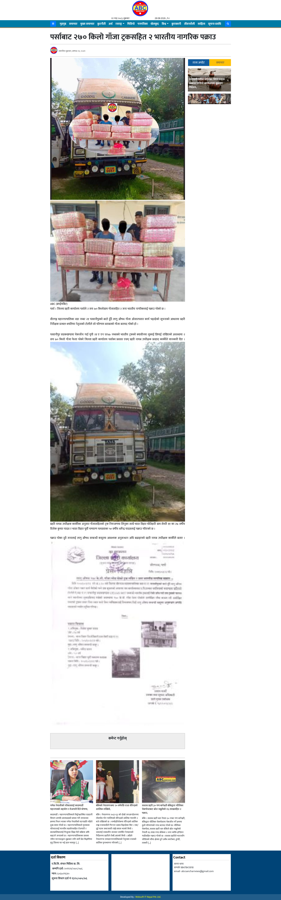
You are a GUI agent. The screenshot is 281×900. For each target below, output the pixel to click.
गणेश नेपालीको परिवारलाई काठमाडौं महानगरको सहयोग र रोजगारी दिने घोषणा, (69, 807)
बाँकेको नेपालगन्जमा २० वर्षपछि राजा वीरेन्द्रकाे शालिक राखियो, (117, 807)
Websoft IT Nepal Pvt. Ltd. (148, 897)
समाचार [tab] (220, 62)
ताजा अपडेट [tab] (199, 62)
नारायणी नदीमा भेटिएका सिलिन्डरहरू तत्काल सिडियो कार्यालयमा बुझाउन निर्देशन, (207, 83)
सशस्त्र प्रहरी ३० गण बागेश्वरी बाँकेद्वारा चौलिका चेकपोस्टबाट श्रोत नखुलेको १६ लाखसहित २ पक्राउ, (162, 809)
